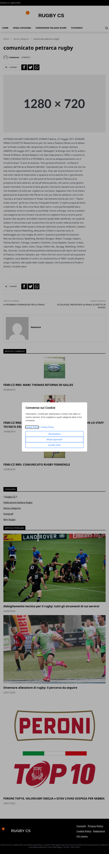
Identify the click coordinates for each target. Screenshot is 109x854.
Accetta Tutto (54, 445)
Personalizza (54, 434)
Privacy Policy (47, 427)
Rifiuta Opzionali (54, 439)
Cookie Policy (32, 427)
